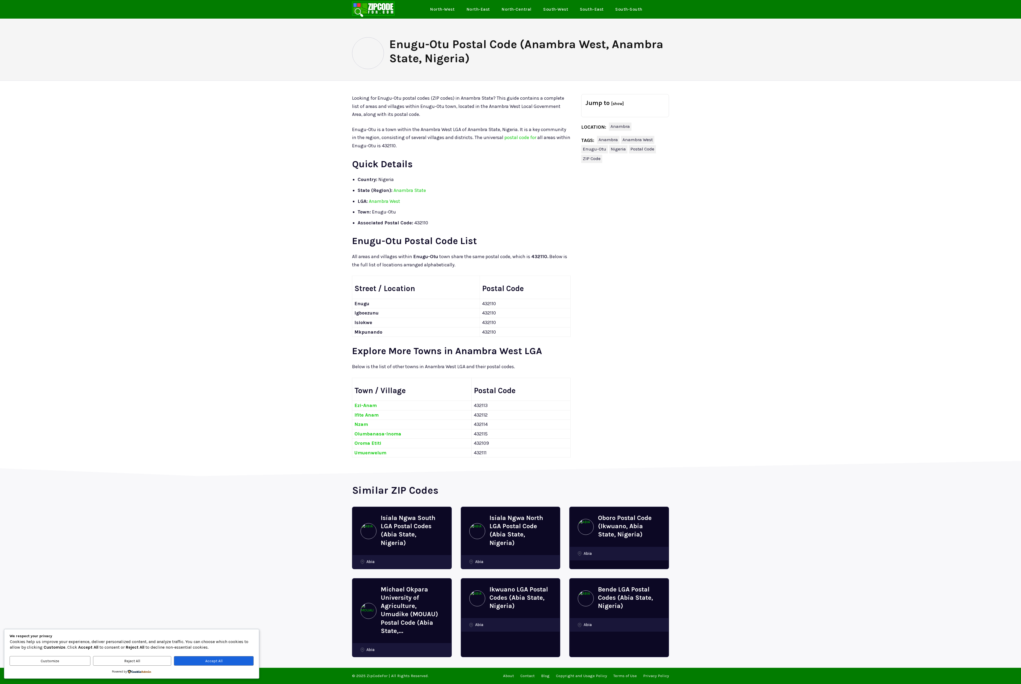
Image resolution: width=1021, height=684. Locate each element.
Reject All (132, 661)
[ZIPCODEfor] (373, 9)
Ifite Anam (366, 415)
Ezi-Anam (365, 405)
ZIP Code (592, 158)
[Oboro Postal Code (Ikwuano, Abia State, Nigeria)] (586, 527)
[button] (663, 9)
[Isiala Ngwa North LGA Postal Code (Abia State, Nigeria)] (477, 531)
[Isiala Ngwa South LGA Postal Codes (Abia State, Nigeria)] (368, 531)
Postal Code (642, 149)
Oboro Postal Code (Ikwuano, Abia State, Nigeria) (625, 526)
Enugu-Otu (594, 149)
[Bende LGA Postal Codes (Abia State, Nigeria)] (586, 598)
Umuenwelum (370, 453)
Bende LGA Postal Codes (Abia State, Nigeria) (625, 598)
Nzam (361, 424)
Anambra (620, 126)
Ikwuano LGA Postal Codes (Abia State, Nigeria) (518, 598)
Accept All (214, 661)
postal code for (520, 137)
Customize (50, 661)
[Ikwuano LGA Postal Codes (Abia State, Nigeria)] (477, 598)
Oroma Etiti (367, 443)
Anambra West (384, 201)
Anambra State (410, 190)
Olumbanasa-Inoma (377, 434)
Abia (370, 561)
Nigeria (618, 149)
